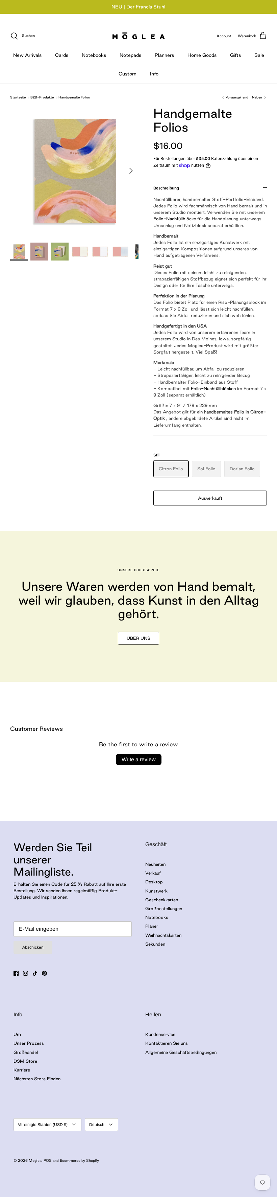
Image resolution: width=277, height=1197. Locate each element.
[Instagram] (25, 973)
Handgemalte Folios (74, 97)
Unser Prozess (29, 1043)
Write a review (139, 759)
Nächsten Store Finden (37, 1078)
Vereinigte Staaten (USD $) (43, 1124)
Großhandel (26, 1052)
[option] (74, 171)
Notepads (130, 55)
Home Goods (202, 55)
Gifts (235, 55)
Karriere (22, 1069)
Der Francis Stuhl (145, 6)
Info (154, 73)
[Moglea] (138, 35)
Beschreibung (166, 188)
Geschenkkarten (161, 899)
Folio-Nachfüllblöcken (213, 388)
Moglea (35, 1160)
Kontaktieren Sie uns (166, 1043)
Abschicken (33, 947)
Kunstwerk (156, 890)
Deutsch (96, 1124)
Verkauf (153, 873)
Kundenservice (160, 1034)
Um (17, 1034)
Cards (61, 55)
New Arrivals (27, 55)
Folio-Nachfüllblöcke (174, 218)
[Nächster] (131, 170)
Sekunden (155, 944)
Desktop (154, 881)
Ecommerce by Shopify (79, 1160)
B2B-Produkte (42, 97)
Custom (127, 73)
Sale (259, 55)
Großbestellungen (163, 908)
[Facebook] (16, 973)
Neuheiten (155, 864)
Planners (164, 55)
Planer (151, 926)
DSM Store (25, 1061)
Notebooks (94, 55)
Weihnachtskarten (163, 935)
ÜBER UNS (138, 638)
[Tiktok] (34, 973)
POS (48, 1160)
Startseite (18, 97)
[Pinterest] (44, 973)
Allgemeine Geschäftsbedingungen (181, 1052)
